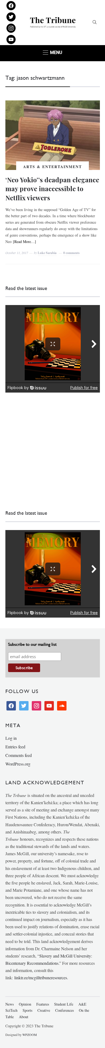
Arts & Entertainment (52, 166)
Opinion (25, 1004)
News (9, 1004)
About (23, 1016)
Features (42, 1004)
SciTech (11, 1010)
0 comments (71, 253)
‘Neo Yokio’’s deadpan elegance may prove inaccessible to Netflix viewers (52, 188)
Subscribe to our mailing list (32, 644)
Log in (11, 738)
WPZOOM (29, 1034)
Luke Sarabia (47, 253)
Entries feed (15, 746)
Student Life (63, 1004)
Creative (43, 1010)
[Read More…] (24, 241)
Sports (27, 1010)
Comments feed (18, 755)
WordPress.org (17, 764)
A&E (82, 1004)
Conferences (64, 1010)
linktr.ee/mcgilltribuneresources (40, 977)
